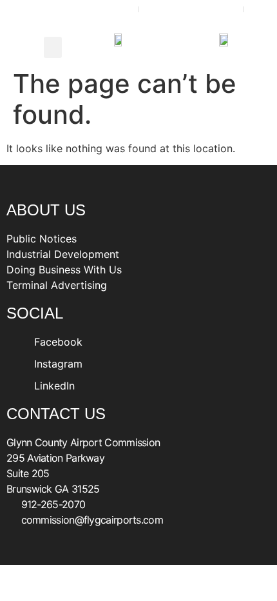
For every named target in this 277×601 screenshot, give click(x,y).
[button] (53, 47)
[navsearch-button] (16, 47)
